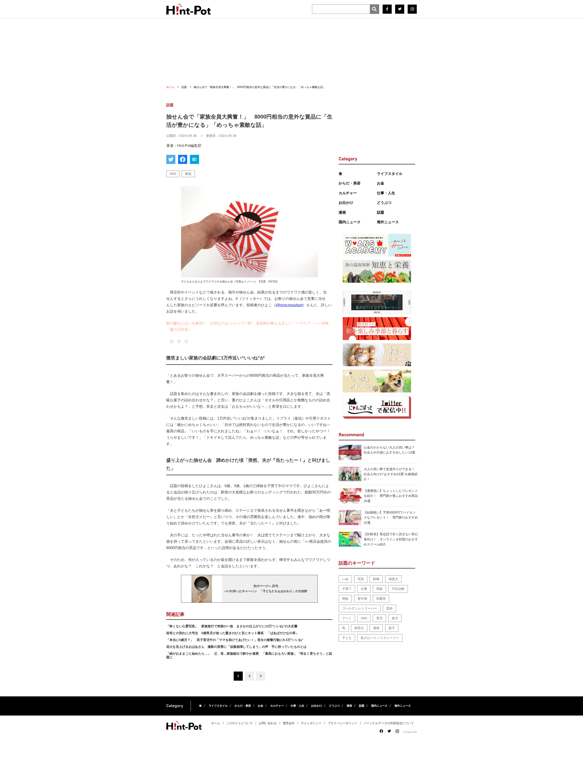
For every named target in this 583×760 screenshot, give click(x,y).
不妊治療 (398, 589)
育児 (379, 618)
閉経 (345, 598)
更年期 (362, 598)
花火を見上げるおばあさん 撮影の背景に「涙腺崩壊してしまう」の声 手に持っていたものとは (236, 646)
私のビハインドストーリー (380, 638)
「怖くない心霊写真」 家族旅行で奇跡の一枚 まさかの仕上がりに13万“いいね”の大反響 (231, 626)
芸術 (389, 608)
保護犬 (393, 579)
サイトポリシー (311, 723)
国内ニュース (350, 222)
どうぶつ (384, 203)
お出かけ (346, 203)
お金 (380, 183)
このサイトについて (239, 723)
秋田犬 (359, 628)
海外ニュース (388, 222)
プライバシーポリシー (342, 723)
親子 (392, 628)
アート (347, 618)
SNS (173, 174)
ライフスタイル (389, 174)
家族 (188, 174)
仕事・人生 (386, 193)
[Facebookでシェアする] (182, 159)
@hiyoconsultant (289, 305)
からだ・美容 (350, 183)
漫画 (342, 212)
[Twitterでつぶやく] (170, 159)
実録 (379, 589)
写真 (361, 579)
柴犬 (395, 618)
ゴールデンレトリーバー (359, 608)
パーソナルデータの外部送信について (388, 723)
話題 (380, 212)
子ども (347, 638)
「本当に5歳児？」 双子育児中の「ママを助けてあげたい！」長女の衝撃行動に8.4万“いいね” (234, 640)
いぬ (345, 579)
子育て (347, 589)
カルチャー (348, 193)
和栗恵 (381, 598)
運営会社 (289, 723)
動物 (376, 579)
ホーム (215, 723)
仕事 (364, 589)
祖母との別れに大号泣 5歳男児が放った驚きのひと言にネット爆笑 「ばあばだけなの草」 (232, 633)
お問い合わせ (268, 723)
